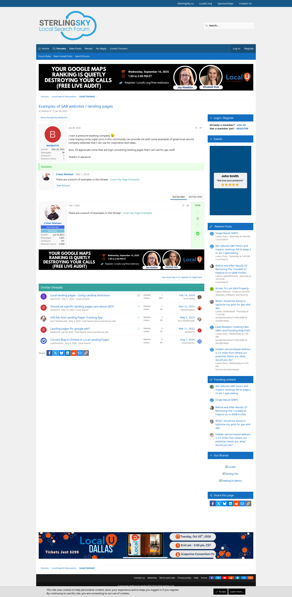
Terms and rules (167, 577)
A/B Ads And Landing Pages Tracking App (76, 317)
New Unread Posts (63, 56)
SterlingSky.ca (185, 3)
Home (45, 48)
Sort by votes (195, 196)
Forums (61, 48)
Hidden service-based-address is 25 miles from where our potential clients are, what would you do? (232, 354)
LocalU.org (205, 3)
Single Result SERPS (226, 233)
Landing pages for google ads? (70, 328)
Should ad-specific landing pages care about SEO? (82, 306)
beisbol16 (46, 111)
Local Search (82, 309)
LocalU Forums (118, 48)
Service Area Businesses (227, 369)
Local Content (83, 298)
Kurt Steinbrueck (58, 321)
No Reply (101, 48)
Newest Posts (223, 226)
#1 (201, 127)
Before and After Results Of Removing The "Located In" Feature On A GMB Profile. (231, 269)
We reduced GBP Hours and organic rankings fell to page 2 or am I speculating (233, 249)
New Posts (75, 48)
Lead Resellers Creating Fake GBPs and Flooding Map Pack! (232, 328)
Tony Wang (189, 298)
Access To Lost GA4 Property (232, 288)
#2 (188, 205)
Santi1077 (55, 298)
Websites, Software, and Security (231, 294)
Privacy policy (184, 577)
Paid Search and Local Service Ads (99, 321)
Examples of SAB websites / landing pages (76, 106)
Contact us (139, 577)
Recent (89, 48)
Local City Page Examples (124, 179)
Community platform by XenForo (146, 585)
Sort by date (178, 196)
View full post (63, 185)
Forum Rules (44, 56)
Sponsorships (225, 3)
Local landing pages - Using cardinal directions (80, 295)
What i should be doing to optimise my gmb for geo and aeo (232, 304)
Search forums (82, 56)
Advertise (152, 577)
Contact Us (245, 3)
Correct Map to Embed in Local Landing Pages (79, 339)
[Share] (196, 128)
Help (196, 577)
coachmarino (57, 343)
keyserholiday (188, 309)
